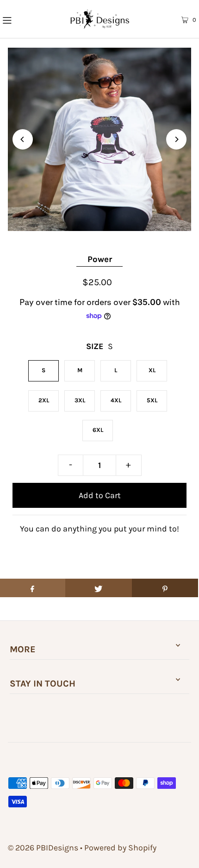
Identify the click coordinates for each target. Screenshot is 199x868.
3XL (80, 400)
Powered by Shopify (120, 847)
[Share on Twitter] (98, 588)
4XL (116, 400)
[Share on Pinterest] (165, 588)
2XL (43, 400)
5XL (152, 400)
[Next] (176, 139)
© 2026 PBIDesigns (43, 847)
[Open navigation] (22, 18)
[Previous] (22, 139)
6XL (98, 429)
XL (152, 370)
